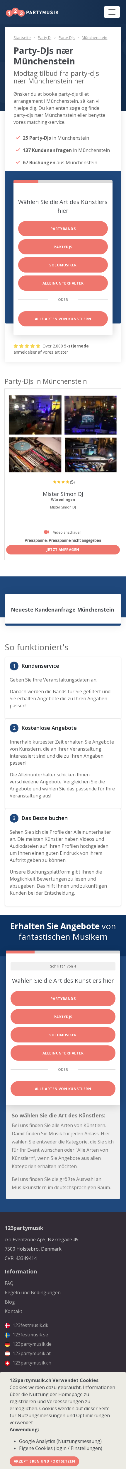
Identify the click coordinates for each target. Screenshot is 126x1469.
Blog (10, 1302)
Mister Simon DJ (63, 493)
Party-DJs (67, 37)
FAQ (9, 1283)
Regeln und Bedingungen (33, 1292)
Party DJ (45, 37)
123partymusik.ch (31, 1363)
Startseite (22, 37)
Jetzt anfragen (63, 549)
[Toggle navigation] (112, 12)
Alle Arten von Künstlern (63, 318)
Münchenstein (94, 37)
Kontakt (13, 1311)
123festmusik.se (29, 1334)
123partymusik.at (31, 1353)
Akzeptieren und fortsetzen (44, 1461)
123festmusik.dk (29, 1325)
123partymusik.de (31, 1344)
